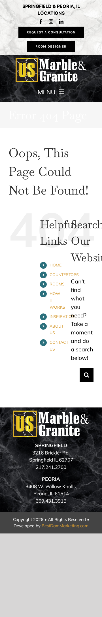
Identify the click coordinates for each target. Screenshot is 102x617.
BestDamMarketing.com (65, 525)
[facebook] (41, 21)
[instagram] (51, 21)
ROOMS (57, 284)
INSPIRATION (62, 316)
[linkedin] (61, 21)
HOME (55, 265)
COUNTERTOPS (64, 274)
